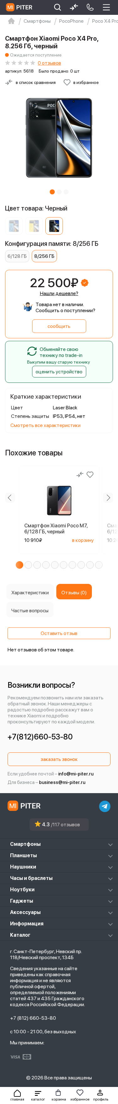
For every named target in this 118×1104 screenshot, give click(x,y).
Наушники (23, 867)
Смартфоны (25, 844)
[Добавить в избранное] (90, 474)
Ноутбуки (22, 890)
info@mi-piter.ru (75, 774)
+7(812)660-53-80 (40, 736)
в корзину (83, 540)
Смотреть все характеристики (45, 425)
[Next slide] (108, 498)
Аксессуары (25, 912)
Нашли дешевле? (59, 293)
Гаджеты (21, 901)
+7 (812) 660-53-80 (33, 1018)
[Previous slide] (10, 498)
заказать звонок (59, 759)
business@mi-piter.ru (62, 782)
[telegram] (104, 806)
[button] (38, 1095)
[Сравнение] (80, 474)
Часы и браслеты (31, 878)
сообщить (59, 326)
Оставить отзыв (59, 633)
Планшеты (23, 855)
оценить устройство (59, 372)
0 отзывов (49, 63)
